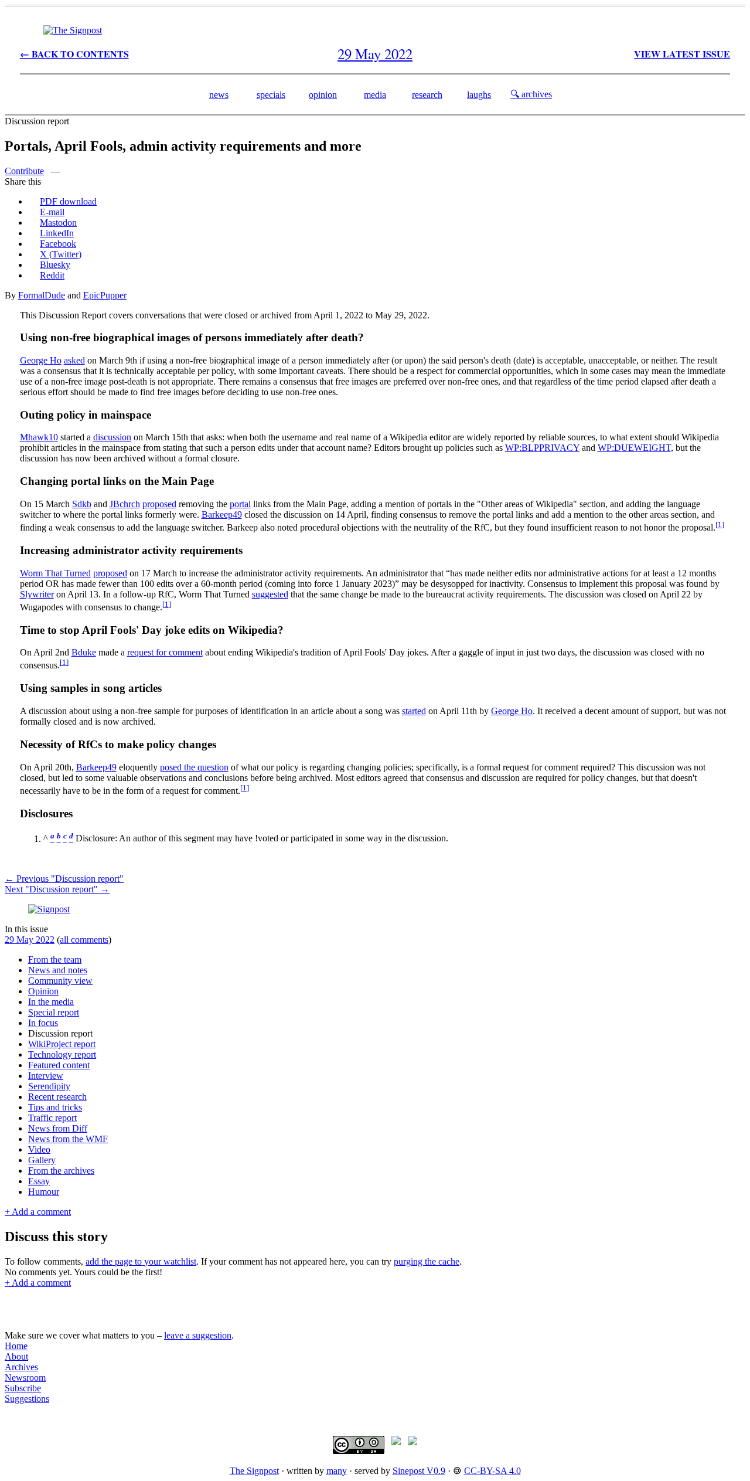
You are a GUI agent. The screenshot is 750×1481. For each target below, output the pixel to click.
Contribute (24, 171)
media (375, 95)
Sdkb (81, 504)
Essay (39, 1181)
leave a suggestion (197, 1335)
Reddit (52, 275)
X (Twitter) (60, 254)
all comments (84, 940)
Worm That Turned (55, 573)
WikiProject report (62, 1044)
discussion (112, 437)
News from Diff (57, 1128)
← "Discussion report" (64, 879)
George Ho (41, 360)
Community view (60, 981)
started (414, 711)
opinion (323, 95)
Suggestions (27, 1399)
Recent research (57, 1097)
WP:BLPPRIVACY (542, 448)
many (336, 1471)
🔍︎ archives (531, 94)
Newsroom (25, 1378)
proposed (159, 504)
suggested (270, 594)
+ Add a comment (38, 1212)
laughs (479, 95)
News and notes (57, 970)
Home (16, 1346)
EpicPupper (105, 295)
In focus (43, 1023)
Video (39, 1149)
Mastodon (58, 222)
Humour (43, 1192)
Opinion (43, 991)
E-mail (52, 212)
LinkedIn (57, 233)
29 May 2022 (29, 940)
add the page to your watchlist (141, 1261)
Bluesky (55, 265)
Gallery (42, 1160)
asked (74, 360)
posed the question (194, 767)
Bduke (83, 652)
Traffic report (52, 1118)
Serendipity (49, 1086)
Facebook (58, 244)
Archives (21, 1367)
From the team (54, 959)
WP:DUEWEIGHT (634, 448)
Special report (53, 1012)
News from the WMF (68, 1139)
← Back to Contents (74, 53)
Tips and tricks (55, 1107)
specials (271, 95)
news (219, 95)
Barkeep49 (222, 514)
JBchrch (125, 504)
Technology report (62, 1054)
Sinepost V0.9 (419, 1471)
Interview (45, 1076)
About (16, 1356)
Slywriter (37, 594)
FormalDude (41, 295)
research (427, 95)
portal (240, 504)
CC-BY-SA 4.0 (492, 1471)
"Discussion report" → (57, 889)
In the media (51, 1002)
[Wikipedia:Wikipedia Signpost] (72, 30)
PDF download (68, 201)
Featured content (59, 1065)
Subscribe (23, 1388)
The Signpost (254, 1471)
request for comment (165, 652)
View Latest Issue (682, 53)
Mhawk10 (39, 437)
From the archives (61, 1171)
